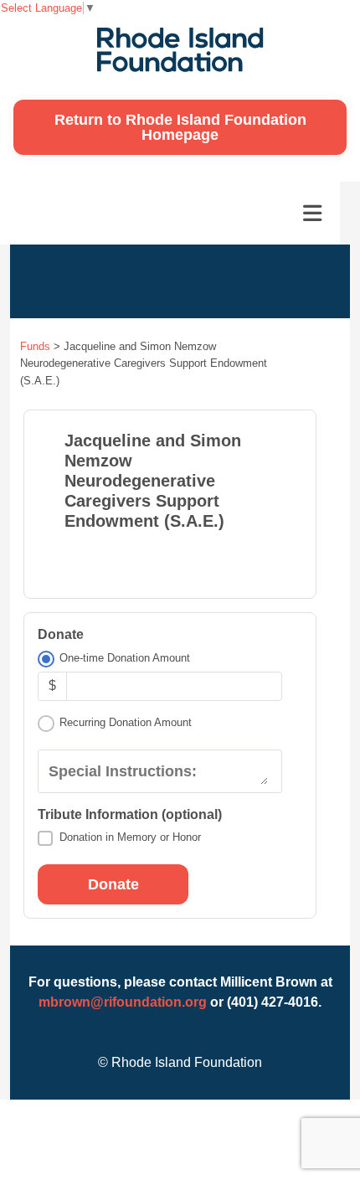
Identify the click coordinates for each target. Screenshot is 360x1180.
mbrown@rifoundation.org (123, 1002)
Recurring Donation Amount (125, 722)
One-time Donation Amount (124, 658)
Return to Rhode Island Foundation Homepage (180, 127)
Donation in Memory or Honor (130, 837)
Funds (35, 346)
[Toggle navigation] (312, 213)
